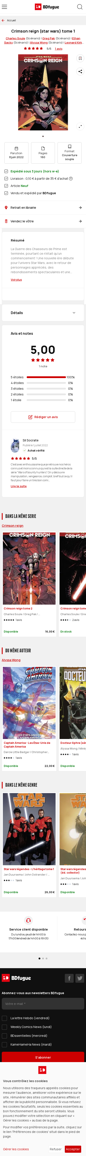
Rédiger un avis (46, 417)
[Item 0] (43, 136)
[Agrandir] (80, 126)
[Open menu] (4, 6)
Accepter (73, 1149)
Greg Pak (48, 38)
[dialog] (43, 1109)
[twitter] (79, 978)
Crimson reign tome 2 (18, 608)
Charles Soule (15, 38)
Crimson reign (12, 525)
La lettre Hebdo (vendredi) (30, 1018)
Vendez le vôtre (22, 221)
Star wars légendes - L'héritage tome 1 (29, 869)
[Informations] (71, 178)
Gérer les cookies (16, 1149)
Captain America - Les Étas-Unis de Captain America (27, 744)
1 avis (58, 49)
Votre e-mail (14, 1004)
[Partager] (80, 71)
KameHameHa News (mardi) (31, 1044)
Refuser (56, 1149)
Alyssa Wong (39, 42)
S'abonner (43, 1057)
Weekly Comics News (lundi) (31, 1027)
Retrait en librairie (23, 207)
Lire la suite (19, 486)
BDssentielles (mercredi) (29, 1035)
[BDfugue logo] (47, 7)
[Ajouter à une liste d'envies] (80, 58)
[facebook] (69, 978)
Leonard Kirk (73, 42)
